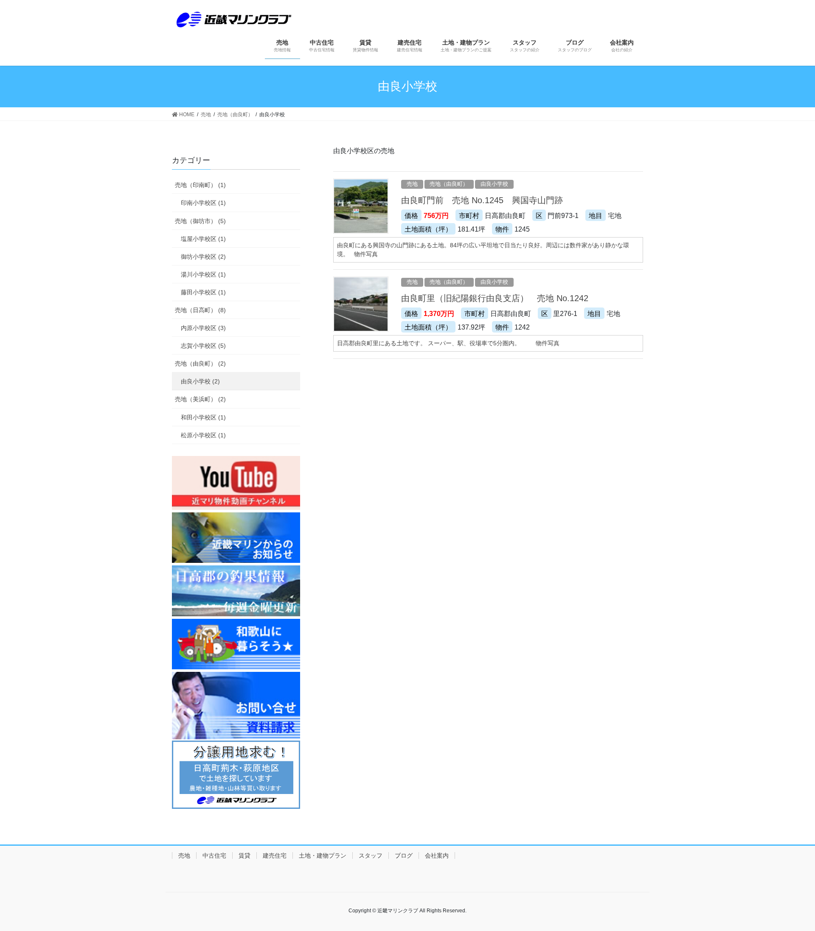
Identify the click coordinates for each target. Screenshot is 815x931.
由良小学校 (494, 184)
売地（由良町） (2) (200, 363)
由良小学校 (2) (200, 381)
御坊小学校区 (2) (203, 256)
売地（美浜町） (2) (200, 399)
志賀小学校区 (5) (203, 345)
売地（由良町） (449, 184)
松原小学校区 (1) (203, 435)
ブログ (404, 855)
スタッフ (370, 855)
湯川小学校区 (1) (203, 274)
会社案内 (437, 855)
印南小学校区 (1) (203, 202)
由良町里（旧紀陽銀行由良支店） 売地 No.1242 (494, 298)
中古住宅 (214, 855)
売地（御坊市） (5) (200, 221)
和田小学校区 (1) (203, 417)
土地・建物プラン (322, 855)
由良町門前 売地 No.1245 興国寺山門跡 (482, 200)
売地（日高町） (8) (200, 310)
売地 (412, 184)
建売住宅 (275, 855)
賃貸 (244, 855)
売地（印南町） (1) (200, 185)
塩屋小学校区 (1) (203, 238)
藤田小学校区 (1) (203, 292)
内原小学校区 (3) (203, 327)
